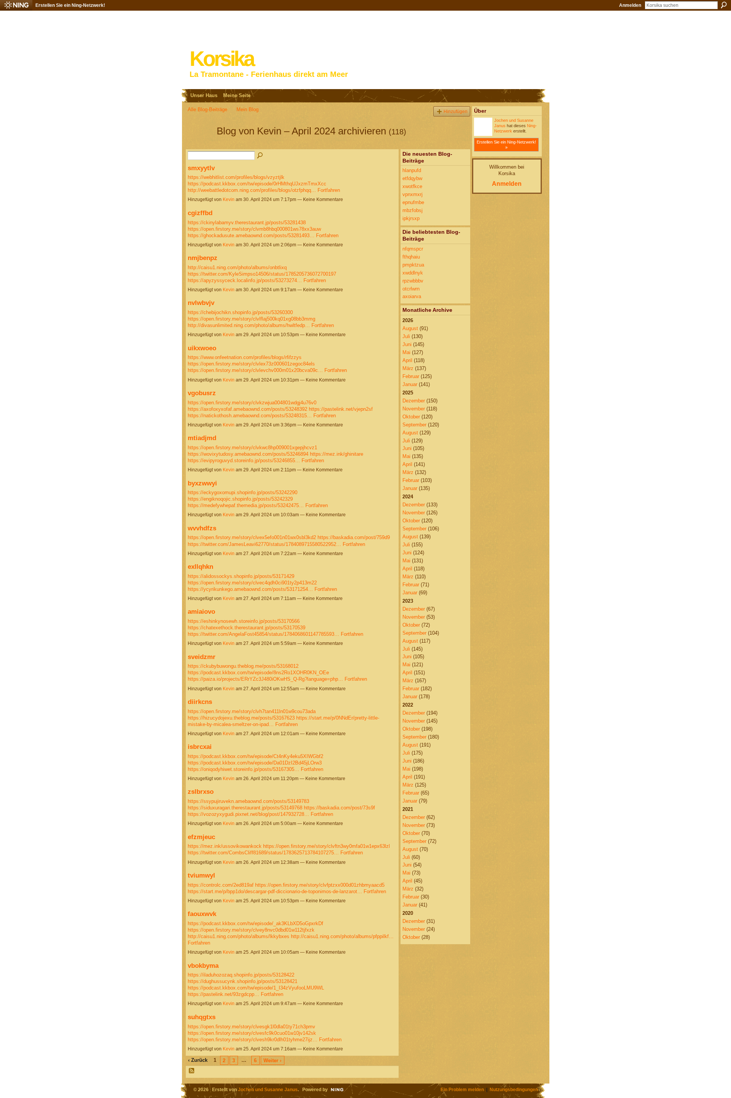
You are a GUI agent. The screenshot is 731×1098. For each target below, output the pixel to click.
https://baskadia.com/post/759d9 (354, 537)
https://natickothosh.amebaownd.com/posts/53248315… (250, 415)
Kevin (229, 199)
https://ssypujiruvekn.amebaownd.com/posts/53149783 (248, 801)
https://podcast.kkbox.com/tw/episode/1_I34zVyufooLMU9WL (256, 988)
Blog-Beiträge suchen (260, 155)
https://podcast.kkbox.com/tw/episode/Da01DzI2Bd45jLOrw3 (255, 763)
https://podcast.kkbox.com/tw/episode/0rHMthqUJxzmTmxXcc (257, 184)
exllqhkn (200, 566)
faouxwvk (202, 914)
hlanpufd (411, 170)
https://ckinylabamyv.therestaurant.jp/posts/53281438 (247, 222)
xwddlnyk (412, 273)
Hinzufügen (456, 111)
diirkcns (200, 701)
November (413, 409)
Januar (409, 384)
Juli (406, 336)
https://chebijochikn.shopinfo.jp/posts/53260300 (240, 312)
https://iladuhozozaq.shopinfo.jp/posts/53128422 (241, 975)
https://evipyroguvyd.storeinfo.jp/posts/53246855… (244, 460)
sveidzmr (201, 657)
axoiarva (411, 296)
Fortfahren (329, 190)
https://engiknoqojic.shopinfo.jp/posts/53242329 (240, 499)
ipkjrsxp (411, 218)
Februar (410, 376)
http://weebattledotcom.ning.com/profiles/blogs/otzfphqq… (252, 190)
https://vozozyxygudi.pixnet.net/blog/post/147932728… (248, 814)
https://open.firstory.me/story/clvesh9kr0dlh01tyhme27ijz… (253, 1039)
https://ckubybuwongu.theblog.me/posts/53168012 (243, 666)
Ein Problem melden (462, 1089)
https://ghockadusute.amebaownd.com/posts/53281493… (251, 235)
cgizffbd (200, 213)
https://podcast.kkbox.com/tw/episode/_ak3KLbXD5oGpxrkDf (255, 923)
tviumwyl (201, 875)
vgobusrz (202, 393)
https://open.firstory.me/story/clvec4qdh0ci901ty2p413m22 (252, 583)
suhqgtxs (201, 1017)
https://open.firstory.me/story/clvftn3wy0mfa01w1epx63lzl (326, 846)
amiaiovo (201, 611)
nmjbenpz (202, 258)
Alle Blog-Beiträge (207, 109)
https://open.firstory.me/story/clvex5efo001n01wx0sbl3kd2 (252, 537)
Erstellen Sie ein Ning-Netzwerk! (70, 5)
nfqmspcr (412, 249)
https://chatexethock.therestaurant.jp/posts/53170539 (246, 627)
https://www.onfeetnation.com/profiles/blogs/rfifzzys (245, 357)
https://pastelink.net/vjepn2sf (341, 409)
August (410, 328)
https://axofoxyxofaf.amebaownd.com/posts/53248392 (247, 409)
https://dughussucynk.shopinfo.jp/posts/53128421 (242, 981)
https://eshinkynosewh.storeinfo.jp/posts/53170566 (244, 621)
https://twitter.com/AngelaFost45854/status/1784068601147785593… (263, 634)
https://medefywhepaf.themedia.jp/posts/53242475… (246, 505)
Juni (407, 344)
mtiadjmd (202, 438)
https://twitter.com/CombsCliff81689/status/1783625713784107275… (263, 852)
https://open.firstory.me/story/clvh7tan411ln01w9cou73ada (252, 711)
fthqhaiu (411, 257)
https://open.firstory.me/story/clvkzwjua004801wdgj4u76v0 (252, 402)
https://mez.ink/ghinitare (336, 454)
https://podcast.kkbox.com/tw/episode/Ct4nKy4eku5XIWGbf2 (255, 756)
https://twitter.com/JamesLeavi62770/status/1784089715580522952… (264, 544)
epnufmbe (413, 202)
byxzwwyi (202, 483)
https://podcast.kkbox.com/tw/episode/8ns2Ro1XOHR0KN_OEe (258, 672)
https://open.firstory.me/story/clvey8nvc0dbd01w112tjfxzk (251, 930)
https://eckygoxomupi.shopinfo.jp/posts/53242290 (242, 492)
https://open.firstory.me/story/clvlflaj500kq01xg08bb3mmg (251, 319)
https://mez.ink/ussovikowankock (225, 846)
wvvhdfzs (202, 528)
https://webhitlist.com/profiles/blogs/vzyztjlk (236, 177)
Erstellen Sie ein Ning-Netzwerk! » (506, 145)
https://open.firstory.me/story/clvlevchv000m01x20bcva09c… (255, 370)
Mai (406, 352)
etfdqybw (412, 178)
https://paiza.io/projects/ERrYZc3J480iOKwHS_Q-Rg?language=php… (265, 679)
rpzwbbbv (412, 281)
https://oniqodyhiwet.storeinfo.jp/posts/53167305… (243, 769)
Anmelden (630, 5)
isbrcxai (200, 746)
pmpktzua (413, 265)
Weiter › (272, 1060)
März (407, 368)
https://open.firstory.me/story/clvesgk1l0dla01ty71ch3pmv (251, 1026)
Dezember (413, 401)
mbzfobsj (412, 210)
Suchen (724, 5)
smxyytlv (201, 168)
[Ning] (16, 5)
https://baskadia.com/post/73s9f (339, 808)
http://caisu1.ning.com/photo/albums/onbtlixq (237, 267)
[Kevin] (200, 144)
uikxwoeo (202, 348)
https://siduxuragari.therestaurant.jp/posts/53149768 (245, 808)
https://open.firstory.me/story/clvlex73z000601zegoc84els (251, 364)
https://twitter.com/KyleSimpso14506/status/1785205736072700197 (262, 274)
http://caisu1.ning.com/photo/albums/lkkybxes (238, 936)
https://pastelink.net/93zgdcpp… (223, 994)
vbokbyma (203, 965)
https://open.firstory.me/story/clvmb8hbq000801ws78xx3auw (254, 229)
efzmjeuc (201, 837)
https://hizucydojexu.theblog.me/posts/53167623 (241, 718)
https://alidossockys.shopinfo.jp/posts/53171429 (241, 576)
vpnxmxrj (412, 194)
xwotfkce (412, 186)
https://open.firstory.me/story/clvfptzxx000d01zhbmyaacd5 (320, 885)
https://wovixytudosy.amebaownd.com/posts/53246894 (248, 454)
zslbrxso (201, 791)
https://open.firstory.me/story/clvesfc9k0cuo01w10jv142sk (252, 1033)
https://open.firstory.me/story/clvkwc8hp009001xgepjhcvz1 (252, 447)
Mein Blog (247, 109)
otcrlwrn (411, 289)
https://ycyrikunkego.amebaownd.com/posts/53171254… (250, 589)
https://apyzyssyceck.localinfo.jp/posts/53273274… (245, 280)
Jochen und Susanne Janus (268, 1089)
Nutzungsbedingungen (514, 1089)
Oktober (411, 417)
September (414, 425)
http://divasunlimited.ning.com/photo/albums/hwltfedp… (249, 325)
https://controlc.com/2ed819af (221, 885)
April (407, 360)
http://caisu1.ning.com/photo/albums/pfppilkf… (342, 936)
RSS (191, 1071)
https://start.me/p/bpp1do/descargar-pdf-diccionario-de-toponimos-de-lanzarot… (275, 891)
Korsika (222, 58)
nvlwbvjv (201, 302)
